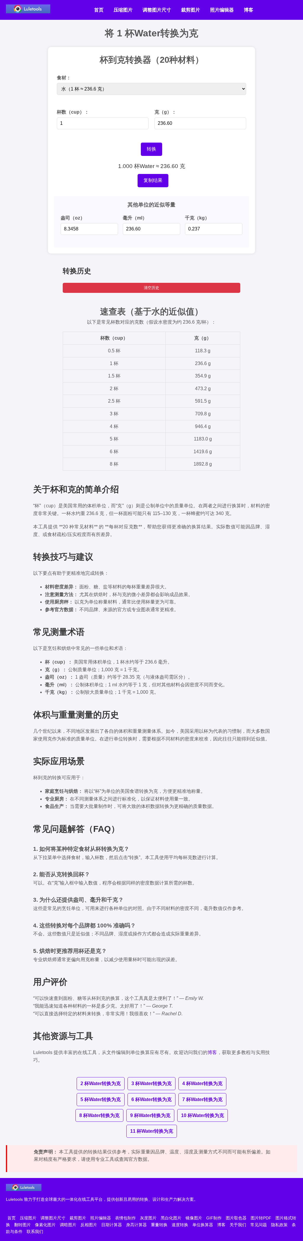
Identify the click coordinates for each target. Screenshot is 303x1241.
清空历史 (151, 287)
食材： (64, 77)
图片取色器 (236, 1218)
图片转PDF (261, 1218)
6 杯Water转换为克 (151, 1099)
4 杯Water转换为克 (202, 1083)
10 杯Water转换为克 (202, 1115)
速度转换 (180, 1224)
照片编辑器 (222, 9)
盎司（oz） (73, 217)
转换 (151, 148)
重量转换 (159, 1224)
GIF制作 (214, 1218)
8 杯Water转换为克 (99, 1115)
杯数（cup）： (73, 111)
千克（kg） (197, 217)
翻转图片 (22, 1224)
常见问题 (258, 1224)
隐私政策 (279, 1224)
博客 (248, 9)
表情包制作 (125, 1218)
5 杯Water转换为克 (100, 1099)
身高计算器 (136, 1224)
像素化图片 (45, 1224)
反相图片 (88, 1224)
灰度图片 (148, 1218)
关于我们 (238, 1224)
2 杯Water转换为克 (100, 1083)
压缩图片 (123, 9)
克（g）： (165, 111)
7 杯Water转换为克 (202, 1099)
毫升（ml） (135, 217)
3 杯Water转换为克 (151, 1083)
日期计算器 (111, 1224)
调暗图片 (68, 1224)
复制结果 (153, 180)
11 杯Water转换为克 (151, 1131)
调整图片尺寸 (157, 9)
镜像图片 (194, 1218)
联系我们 (35, 1231)
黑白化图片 (171, 1218)
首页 (99, 9)
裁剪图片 (190, 9)
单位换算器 (202, 1224)
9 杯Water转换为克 (150, 1115)
